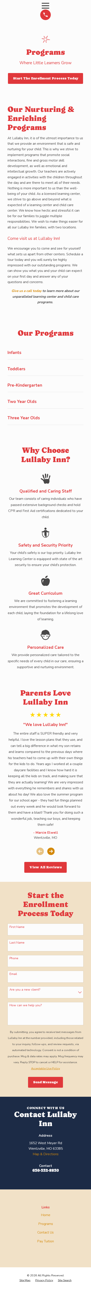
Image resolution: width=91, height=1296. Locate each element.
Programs (45, 1224)
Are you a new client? (24, 990)
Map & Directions (46, 1154)
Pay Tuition (45, 1241)
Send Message (45, 1082)
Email (13, 974)
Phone (13, 958)
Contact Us (45, 1232)
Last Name (17, 943)
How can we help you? (25, 1005)
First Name (17, 927)
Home (45, 1215)
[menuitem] (24, 1280)
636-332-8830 (45, 1170)
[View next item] (51, 851)
